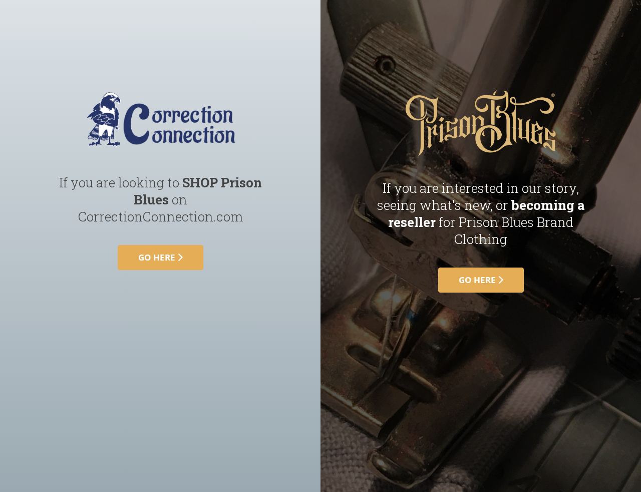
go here (157, 257)
